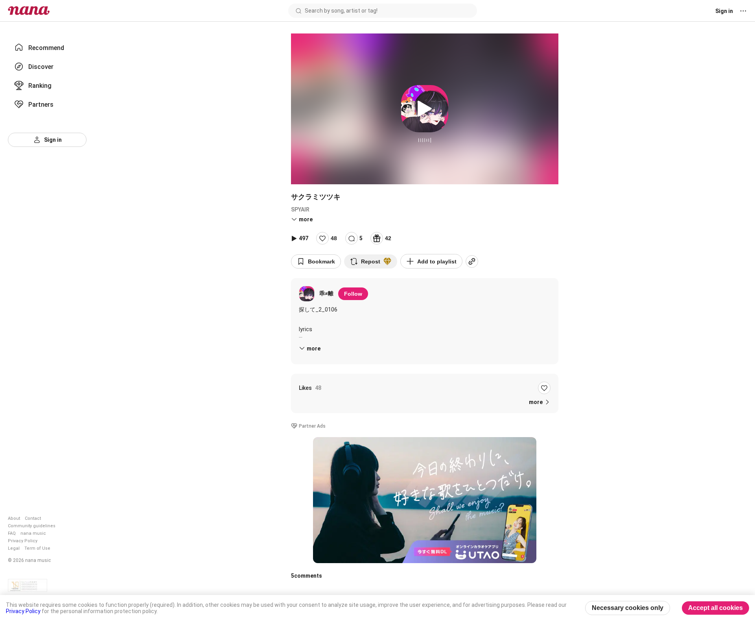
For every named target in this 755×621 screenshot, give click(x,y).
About (14, 518)
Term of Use (37, 548)
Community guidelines (31, 525)
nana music (33, 533)
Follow (353, 294)
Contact (33, 518)
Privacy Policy (22, 540)
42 (388, 238)
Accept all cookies (715, 607)
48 (334, 238)
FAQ (12, 533)
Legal (14, 548)
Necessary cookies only (627, 607)
